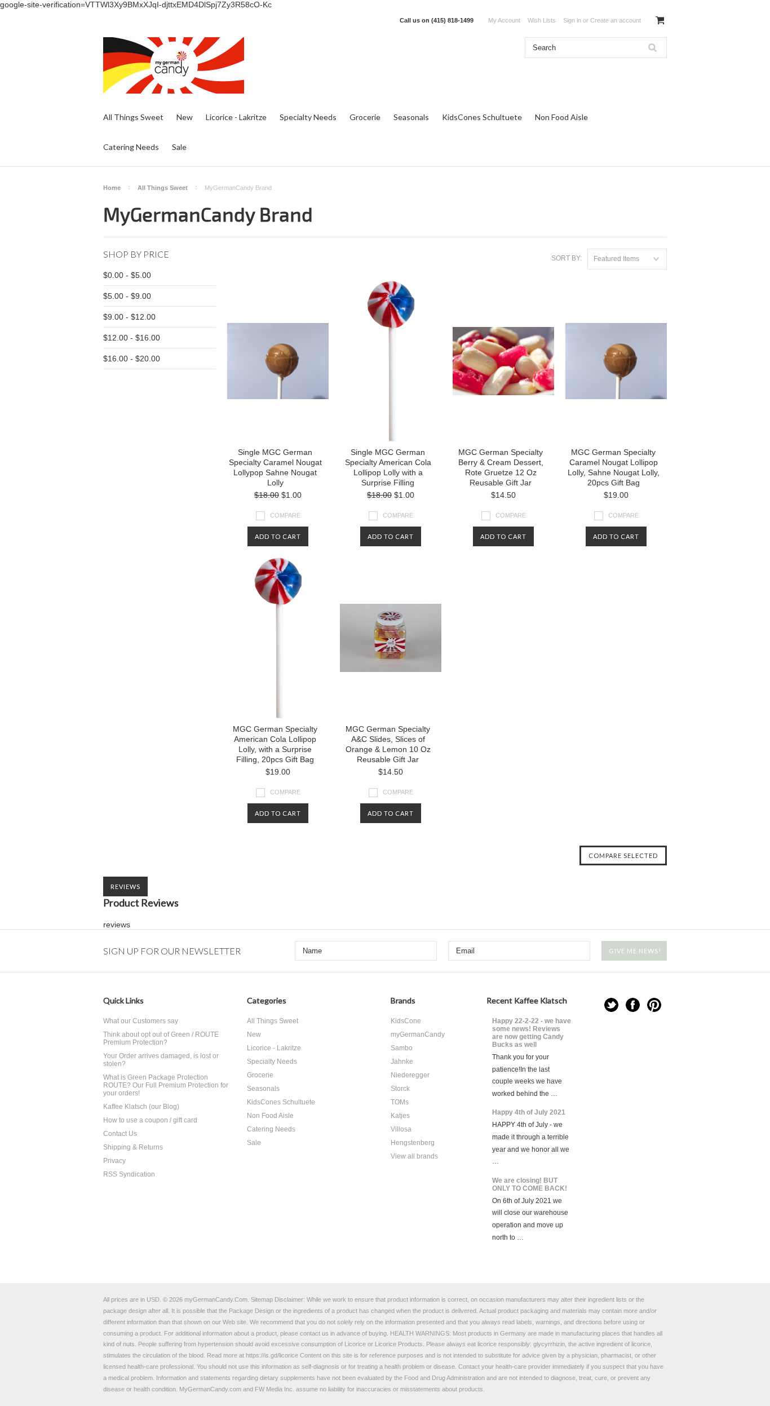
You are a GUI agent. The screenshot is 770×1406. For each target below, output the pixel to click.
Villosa (401, 1129)
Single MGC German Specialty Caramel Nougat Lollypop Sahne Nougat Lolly (275, 467)
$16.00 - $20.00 (131, 358)
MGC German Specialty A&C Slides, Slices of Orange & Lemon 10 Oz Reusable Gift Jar (388, 744)
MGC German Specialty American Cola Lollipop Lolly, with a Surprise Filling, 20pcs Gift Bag (275, 744)
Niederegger (410, 1075)
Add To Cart (278, 536)
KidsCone (406, 1021)
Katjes (400, 1116)
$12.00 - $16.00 (131, 337)
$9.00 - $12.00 (129, 316)
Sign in (572, 20)
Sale (179, 147)
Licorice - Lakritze (236, 117)
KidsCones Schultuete (482, 117)
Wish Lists (542, 20)
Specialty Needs (308, 117)
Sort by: (566, 258)
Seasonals (411, 117)
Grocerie (364, 117)
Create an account (615, 20)
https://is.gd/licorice (272, 1355)
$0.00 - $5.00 (127, 275)
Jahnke (402, 1061)
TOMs (400, 1102)
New (184, 117)
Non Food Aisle (561, 117)
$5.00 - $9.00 (127, 295)
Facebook (633, 1005)
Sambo (402, 1048)
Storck (400, 1089)
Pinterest (654, 1005)
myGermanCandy (418, 1034)
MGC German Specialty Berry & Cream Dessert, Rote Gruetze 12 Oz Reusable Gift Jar (500, 467)
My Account (504, 20)
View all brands (414, 1156)
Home (112, 187)
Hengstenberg (413, 1143)
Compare (285, 515)
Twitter (611, 1005)
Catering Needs (131, 147)
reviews (116, 924)
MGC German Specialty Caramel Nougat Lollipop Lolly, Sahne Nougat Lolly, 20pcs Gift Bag (614, 467)
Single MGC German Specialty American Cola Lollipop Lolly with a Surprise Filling (388, 467)
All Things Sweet (133, 117)
